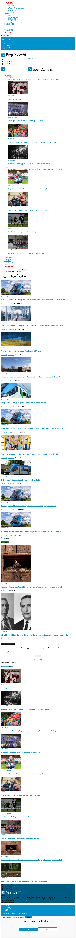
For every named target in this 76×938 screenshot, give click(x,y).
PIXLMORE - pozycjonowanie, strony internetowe (53, 913)
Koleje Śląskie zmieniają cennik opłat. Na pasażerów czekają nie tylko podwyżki (31, 531)
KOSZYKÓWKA (13, 17)
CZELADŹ (11, 7)
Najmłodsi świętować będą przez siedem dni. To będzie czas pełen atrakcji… (35, 142)
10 (5, 538)
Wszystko (11, 79)
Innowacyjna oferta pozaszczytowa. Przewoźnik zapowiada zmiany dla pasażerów (32, 428)
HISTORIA (7, 25)
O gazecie (7, 47)
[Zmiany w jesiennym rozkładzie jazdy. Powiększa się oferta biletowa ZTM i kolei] (16, 449)
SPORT (6, 14)
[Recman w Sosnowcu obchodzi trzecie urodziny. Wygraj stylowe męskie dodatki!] (16, 581)
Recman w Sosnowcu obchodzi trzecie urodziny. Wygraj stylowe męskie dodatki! (31, 587)
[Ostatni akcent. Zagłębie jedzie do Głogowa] (18, 226)
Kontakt (6, 44)
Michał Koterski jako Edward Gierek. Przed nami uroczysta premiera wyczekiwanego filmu (35, 635)
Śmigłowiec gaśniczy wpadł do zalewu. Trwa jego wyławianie (24, 881)
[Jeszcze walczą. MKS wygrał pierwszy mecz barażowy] (18, 205)
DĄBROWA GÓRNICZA (16, 9)
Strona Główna (5, 271)
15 (1, 537)
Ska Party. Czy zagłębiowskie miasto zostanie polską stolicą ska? (31, 164)
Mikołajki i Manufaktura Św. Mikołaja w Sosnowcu (26, 121)
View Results (38, 659)
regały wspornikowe (14, 915)
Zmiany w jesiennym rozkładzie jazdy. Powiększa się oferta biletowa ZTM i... (30, 454)
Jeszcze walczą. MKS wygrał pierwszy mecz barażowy (27, 210)
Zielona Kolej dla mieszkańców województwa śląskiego (21, 480)
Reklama (7, 45)
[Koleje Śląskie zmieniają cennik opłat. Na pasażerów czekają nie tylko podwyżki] (16, 526)
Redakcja (3, 590)
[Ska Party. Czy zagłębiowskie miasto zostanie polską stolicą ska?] (18, 158)
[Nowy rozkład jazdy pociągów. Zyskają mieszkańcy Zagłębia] (16, 397)
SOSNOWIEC (12, 12)
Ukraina (3, 347)
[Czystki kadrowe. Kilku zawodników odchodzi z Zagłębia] (18, 183)
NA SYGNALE (9, 24)
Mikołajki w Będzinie (16, 99)
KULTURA (8, 27)
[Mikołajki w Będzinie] (18, 94)
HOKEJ (10, 15)
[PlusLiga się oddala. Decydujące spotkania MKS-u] (18, 248)
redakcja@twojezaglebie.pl (22, 900)
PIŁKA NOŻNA (13, 19)
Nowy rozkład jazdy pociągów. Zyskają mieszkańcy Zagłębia (24, 403)
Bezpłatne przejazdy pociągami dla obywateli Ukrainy (21, 351)
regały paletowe (25, 915)
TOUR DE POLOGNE (15, 22)
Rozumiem (28, 917)
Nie (8, 653)
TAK (28, 929)
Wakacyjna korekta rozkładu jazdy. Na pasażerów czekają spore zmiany (28, 506)
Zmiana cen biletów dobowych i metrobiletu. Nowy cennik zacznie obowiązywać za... (33, 325)
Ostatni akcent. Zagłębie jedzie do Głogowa (23, 232)
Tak (8, 651)
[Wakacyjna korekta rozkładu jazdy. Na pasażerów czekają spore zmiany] (16, 500)
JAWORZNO (12, 10)
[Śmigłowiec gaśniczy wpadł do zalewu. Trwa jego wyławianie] (11, 876)
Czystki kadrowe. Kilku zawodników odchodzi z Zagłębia (29, 189)
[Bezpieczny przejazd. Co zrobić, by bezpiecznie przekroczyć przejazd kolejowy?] (16, 372)
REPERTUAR (8, 30)
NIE (47, 929)
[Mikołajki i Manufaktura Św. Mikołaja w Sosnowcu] (18, 115)
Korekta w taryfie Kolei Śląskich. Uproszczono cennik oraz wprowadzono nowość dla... (34, 300)
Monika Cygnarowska (7, 303)
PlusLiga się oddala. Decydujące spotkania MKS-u (26, 253)
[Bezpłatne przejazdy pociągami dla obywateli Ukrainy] (16, 346)
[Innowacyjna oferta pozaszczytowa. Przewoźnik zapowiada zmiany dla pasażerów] (16, 423)
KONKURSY (8, 29)
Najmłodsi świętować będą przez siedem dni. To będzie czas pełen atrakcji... (29, 731)
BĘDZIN (11, 5)
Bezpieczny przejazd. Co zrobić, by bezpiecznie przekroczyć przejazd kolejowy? (30, 377)
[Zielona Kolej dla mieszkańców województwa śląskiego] (16, 475)
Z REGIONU (8, 4)
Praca (6, 49)
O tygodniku (8, 909)
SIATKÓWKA (12, 20)
